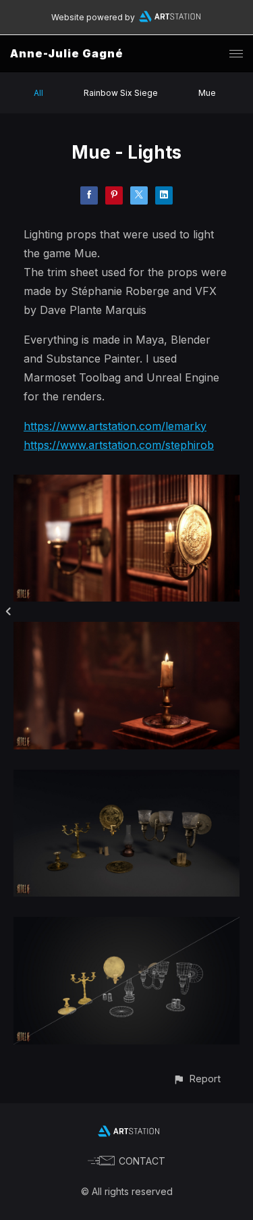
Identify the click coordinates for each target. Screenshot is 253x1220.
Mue (207, 93)
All (38, 93)
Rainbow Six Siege (121, 93)
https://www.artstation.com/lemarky (115, 426)
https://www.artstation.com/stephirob (119, 445)
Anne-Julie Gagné (66, 53)
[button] (196, 1078)
